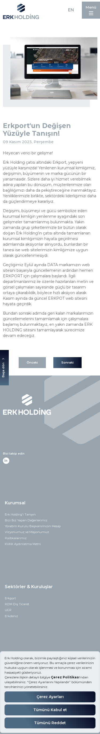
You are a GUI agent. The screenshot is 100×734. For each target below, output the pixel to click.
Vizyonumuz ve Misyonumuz (27, 532)
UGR (8, 610)
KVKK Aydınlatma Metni (23, 544)
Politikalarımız (16, 538)
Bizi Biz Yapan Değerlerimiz (26, 520)
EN (71, 10)
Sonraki (67, 362)
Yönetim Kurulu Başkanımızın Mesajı (33, 526)
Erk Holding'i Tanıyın (20, 514)
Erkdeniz (11, 616)
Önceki (32, 362)
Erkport (10, 598)
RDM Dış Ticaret (17, 604)
